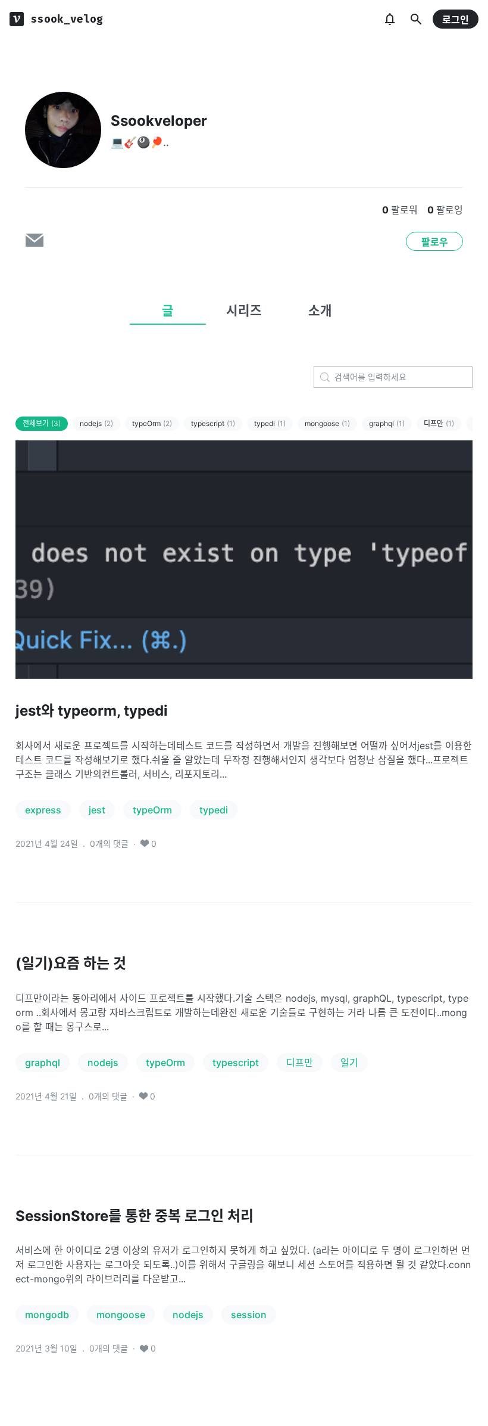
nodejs (96, 423)
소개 (320, 310)
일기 (349, 1062)
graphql (387, 423)
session (249, 1315)
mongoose (327, 423)
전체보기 (42, 423)
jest (97, 810)
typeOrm (152, 423)
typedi (270, 423)
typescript (213, 423)
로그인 (455, 20)
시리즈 (244, 310)
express (43, 810)
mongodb (47, 1315)
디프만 (439, 423)
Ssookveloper (159, 120)
